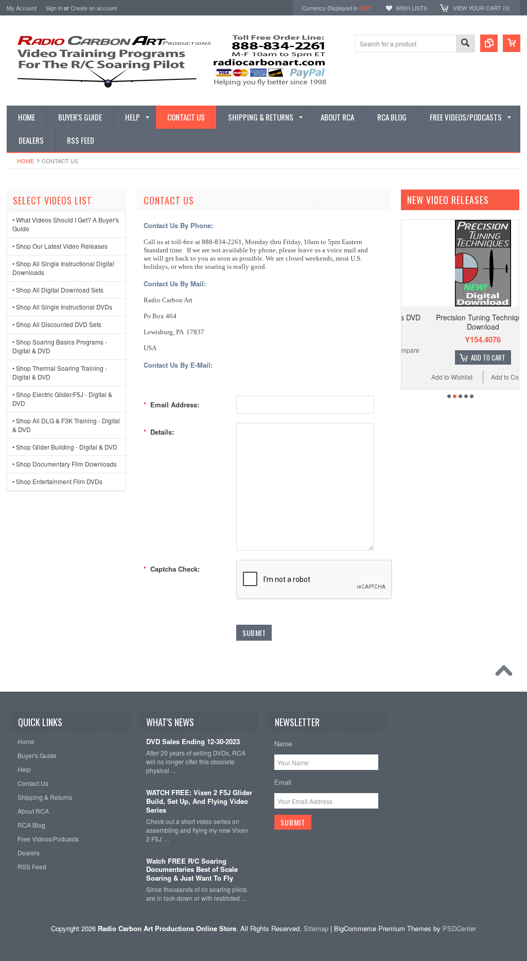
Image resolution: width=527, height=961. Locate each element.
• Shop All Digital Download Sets (57, 289)
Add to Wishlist (431, 376)
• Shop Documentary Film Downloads (64, 463)
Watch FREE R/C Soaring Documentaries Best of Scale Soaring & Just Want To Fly (192, 870)
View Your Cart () (481, 8)
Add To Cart (468, 357)
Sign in (54, 8)
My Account (22, 8)
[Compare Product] (489, 43)
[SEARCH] (465, 44)
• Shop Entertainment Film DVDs (57, 481)
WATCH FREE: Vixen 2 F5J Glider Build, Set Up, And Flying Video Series (199, 801)
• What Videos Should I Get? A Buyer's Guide (65, 224)
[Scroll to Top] (506, 673)
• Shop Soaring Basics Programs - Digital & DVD (59, 346)
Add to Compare (494, 376)
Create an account (94, 8)
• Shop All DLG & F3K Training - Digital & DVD (66, 425)
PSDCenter (459, 928)
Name (283, 743)
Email (282, 782)
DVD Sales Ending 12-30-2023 (193, 741)
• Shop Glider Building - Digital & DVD (64, 446)
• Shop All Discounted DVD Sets (56, 324)
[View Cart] (511, 43)
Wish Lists (411, 8)
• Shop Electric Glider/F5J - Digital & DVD (62, 398)
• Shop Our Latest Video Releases (60, 246)
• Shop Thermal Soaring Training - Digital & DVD (59, 372)
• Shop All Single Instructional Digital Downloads (63, 268)
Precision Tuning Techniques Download (463, 322)
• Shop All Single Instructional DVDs (62, 306)
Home (25, 161)
